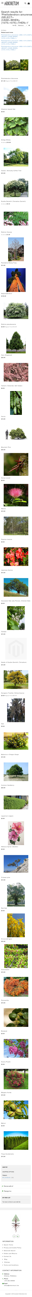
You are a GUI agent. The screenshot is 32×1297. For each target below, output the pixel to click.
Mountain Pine (6, 447)
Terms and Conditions (11, 1265)
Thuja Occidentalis (7, 1154)
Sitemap (7, 1262)
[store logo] (11, 3)
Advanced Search (10, 1250)
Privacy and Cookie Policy (12, 1248)
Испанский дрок (6, 939)
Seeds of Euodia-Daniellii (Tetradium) (14, 662)
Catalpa (3, 631)
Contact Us (7, 1256)
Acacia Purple (6, 1062)
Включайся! (8, 1186)
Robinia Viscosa (6, 232)
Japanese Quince (7, 570)
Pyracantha (5, 1000)
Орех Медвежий (6, 355)
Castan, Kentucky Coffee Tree (11, 170)
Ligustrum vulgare (7, 816)
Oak (2, 724)
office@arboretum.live (11, 1285)
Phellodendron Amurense (9, 78)
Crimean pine (5, 877)
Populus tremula (6, 539)
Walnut (3, 1123)
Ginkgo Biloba (6, 140)
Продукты (7, 1191)
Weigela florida (6, 1092)
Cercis (3, 416)
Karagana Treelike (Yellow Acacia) (12, 693)
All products (8, 1177)
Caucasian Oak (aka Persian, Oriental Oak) (15, 601)
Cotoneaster (5, 969)
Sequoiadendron (6, 293)
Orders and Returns (10, 1253)
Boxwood (4, 1031)
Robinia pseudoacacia (8, 324)
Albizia (3, 508)
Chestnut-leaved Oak (8, 109)
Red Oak (4, 908)
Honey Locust (5, 478)
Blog (5, 1259)
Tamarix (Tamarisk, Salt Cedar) (11, 386)
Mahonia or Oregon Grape (10, 754)
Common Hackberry (7, 785)
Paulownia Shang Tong (8, 263)
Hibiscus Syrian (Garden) (9, 846)
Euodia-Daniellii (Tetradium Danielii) (13, 201)
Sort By (14, 25)
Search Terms (8, 1245)
